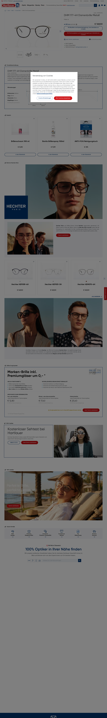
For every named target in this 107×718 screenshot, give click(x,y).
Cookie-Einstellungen (45, 98)
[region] (54, 87)
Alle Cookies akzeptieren (63, 98)
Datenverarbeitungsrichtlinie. (44, 93)
